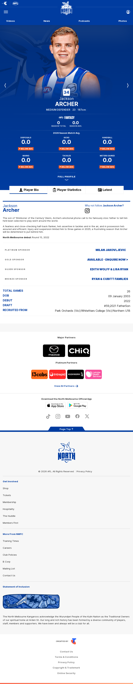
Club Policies (10, 554)
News (46, 21)
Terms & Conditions (66, 657)
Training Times (11, 541)
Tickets (7, 495)
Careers (7, 547)
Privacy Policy (84, 471)
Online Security (66, 673)
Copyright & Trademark (66, 668)
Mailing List (9, 568)
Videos (10, 21)
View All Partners (64, 386)
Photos (122, 21)
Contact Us (9, 575)
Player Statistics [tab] (69, 190)
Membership (9, 502)
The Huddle (9, 516)
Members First (10, 522)
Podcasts (84, 21)
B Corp (6, 561)
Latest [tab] (107, 190)
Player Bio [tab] (31, 190)
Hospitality (8, 509)
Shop (5, 488)
